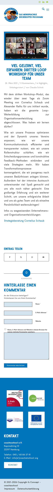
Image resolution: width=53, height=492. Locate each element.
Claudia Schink (36, 88)
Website (38, 321)
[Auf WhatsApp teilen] (32, 257)
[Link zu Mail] (47, 2)
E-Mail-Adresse (41, 312)
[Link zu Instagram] (40, 2)
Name (38, 304)
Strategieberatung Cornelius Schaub (24, 221)
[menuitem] (42, 10)
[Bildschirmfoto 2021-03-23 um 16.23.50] (26, 46)
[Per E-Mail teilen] (43, 257)
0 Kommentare (27, 83)
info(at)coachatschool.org (25, 458)
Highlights (43, 83)
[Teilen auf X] (20, 257)
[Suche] (42, 10)
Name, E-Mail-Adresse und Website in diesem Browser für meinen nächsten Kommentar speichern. (27, 331)
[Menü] (47, 10)
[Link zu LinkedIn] (43, 2)
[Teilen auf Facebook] (9, 257)
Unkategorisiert (16, 88)
